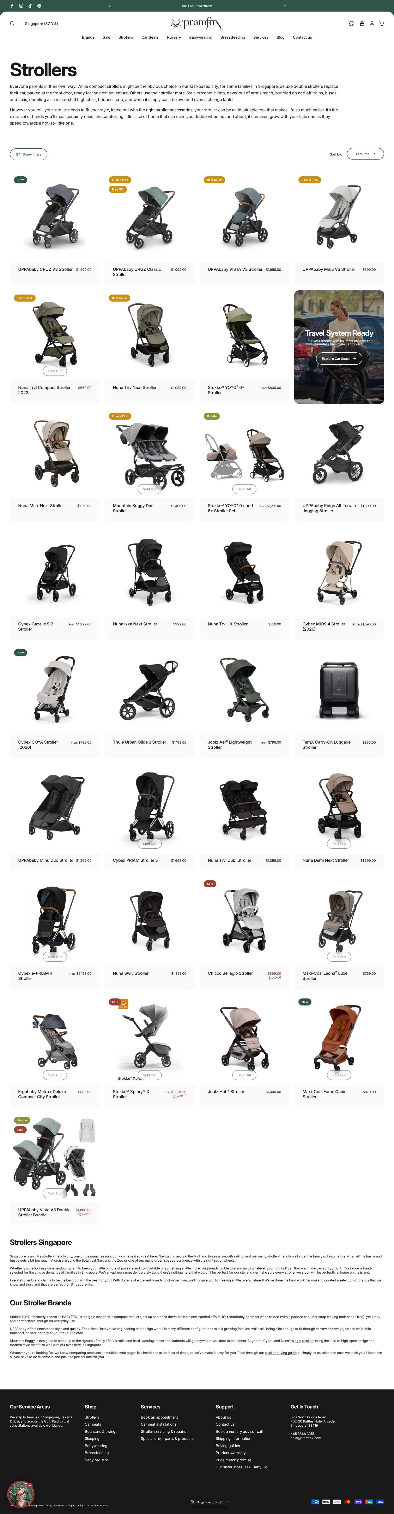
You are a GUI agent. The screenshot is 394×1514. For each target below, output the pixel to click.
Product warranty (231, 1453)
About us (223, 1417)
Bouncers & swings (101, 1431)
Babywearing (96, 1446)
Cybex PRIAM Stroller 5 (135, 860)
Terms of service (54, 1505)
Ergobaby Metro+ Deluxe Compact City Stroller (42, 1094)
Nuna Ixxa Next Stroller (135, 624)
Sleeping (92, 1438)
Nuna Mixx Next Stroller (41, 505)
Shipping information (233, 1438)
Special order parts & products (167, 1438)
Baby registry (96, 1460)
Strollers (92, 1417)
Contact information (97, 1505)
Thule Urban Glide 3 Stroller (139, 742)
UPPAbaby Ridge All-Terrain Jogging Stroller (329, 508)
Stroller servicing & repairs (163, 1431)
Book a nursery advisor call (239, 1431)
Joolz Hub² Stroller (226, 1091)
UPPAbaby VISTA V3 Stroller (235, 269)
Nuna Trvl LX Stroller (228, 624)
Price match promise (233, 1460)
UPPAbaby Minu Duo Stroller (45, 860)
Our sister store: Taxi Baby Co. (242, 1467)
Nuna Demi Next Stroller (326, 860)
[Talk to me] (21, 1494)
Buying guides (228, 1446)
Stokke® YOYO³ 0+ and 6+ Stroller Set (230, 508)
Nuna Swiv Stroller (130, 973)
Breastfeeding (97, 1453)
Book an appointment (159, 1417)
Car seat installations (158, 1424)
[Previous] (109, 6)
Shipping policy (74, 1505)
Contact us (225, 1424)
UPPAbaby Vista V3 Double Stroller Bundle (44, 1212)
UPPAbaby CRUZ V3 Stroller (45, 269)
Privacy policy (35, 1505)
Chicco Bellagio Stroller (230, 973)
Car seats (93, 1424)
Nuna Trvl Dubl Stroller (229, 860)
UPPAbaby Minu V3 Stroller (329, 269)
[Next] (284, 6)
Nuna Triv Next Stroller (135, 387)
